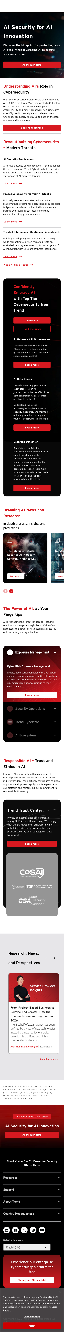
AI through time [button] (32, 64)
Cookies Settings (32, 1316)
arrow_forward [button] (54, 958)
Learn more (10, 182)
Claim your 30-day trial (28, 1279)
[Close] (60, 1292)
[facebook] (15, 1230)
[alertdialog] (32, 1310)
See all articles (48, 1059)
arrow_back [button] (46, 958)
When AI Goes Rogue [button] (15, 265)
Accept (32, 1325)
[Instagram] (33, 1230)
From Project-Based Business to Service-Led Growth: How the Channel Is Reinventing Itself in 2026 (32, 1014)
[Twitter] (24, 1230)
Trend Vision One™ (19, 1161)
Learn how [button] (32, 320)
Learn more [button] (10, 256)
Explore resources (23, 127)
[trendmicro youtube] (42, 1230)
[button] (11, 591)
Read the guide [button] (32, 329)
